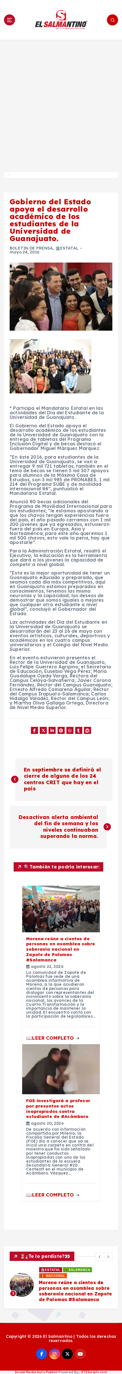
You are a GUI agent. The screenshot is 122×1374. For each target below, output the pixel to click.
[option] (61, 1285)
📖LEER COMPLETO (50, 1038)
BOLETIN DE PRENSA (31, 248)
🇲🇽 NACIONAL (53, 1276)
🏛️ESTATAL (66, 248)
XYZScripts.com (94, 1372)
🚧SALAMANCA (77, 1270)
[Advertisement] (61, 103)
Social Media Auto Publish (36, 1372)
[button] (100, 1256)
